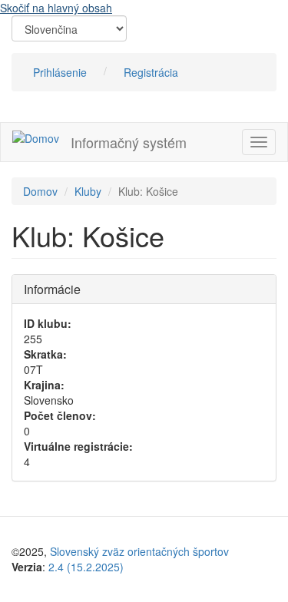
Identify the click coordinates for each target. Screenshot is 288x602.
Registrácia (151, 72)
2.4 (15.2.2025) (86, 566)
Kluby (87, 191)
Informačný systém (129, 142)
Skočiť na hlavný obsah (56, 7)
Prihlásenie (60, 72)
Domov (40, 191)
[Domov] (36, 137)
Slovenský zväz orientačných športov (139, 551)
